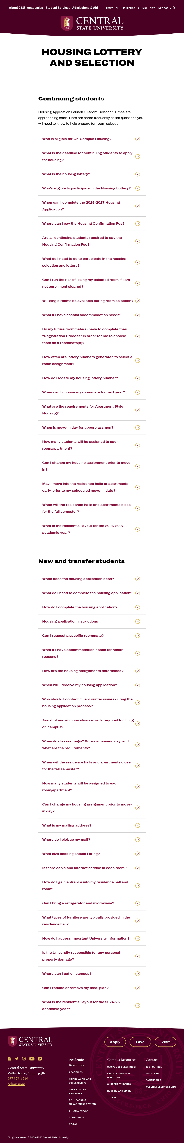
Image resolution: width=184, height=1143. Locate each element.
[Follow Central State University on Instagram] (24, 1059)
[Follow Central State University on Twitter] (17, 1059)
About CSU (17, 8)
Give (152, 8)
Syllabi (73, 1124)
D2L (118, 8)
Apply (109, 8)
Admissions (16, 1084)
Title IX (111, 1097)
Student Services (58, 8)
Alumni (142, 8)
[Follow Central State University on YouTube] (31, 1059)
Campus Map (153, 1080)
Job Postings (154, 1067)
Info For (163, 8)
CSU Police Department (122, 1067)
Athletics (129, 8)
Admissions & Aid (85, 8)
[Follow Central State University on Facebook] (9, 1059)
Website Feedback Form (161, 1087)
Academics (35, 8)
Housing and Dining (119, 1091)
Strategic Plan (78, 1111)
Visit (165, 1042)
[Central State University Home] (92, 23)
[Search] (174, 7)
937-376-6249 (18, 1078)
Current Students (119, 1084)
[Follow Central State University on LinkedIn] (40, 1059)
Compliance (76, 1117)
